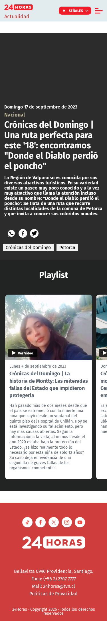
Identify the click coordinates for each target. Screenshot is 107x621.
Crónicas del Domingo (28, 247)
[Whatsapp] (11, 233)
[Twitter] (34, 233)
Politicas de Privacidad (53, 593)
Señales (76, 10)
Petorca (67, 247)
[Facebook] (23, 233)
